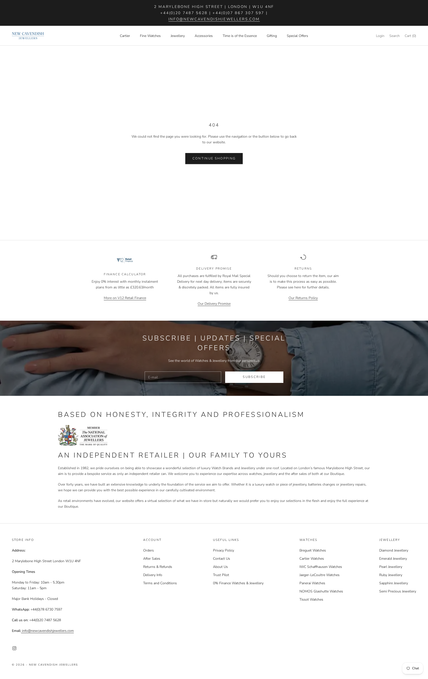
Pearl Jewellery (390, 566)
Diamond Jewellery (393, 550)
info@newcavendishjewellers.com (214, 19)
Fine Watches (150, 35)
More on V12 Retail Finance (125, 298)
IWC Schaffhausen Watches (320, 566)
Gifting (272, 35)
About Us (220, 566)
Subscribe (254, 377)
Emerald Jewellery (393, 558)
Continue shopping (214, 158)
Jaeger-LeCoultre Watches (319, 575)
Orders (148, 550)
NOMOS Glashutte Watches (321, 591)
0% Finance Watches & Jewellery (238, 583)
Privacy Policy (223, 550)
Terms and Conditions (160, 583)
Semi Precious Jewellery (397, 591)
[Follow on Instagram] (14, 648)
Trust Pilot (221, 575)
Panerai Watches (312, 583)
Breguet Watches (312, 550)
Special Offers (297, 35)
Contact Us (221, 558)
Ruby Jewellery (390, 575)
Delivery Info (152, 575)
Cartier (125, 35)
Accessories (204, 35)
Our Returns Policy (303, 298)
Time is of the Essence (240, 35)
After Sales (151, 558)
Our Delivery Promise (214, 303)
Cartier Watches (311, 558)
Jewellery (178, 35)
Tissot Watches (311, 599)
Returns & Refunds (157, 566)
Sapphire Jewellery (393, 583)
